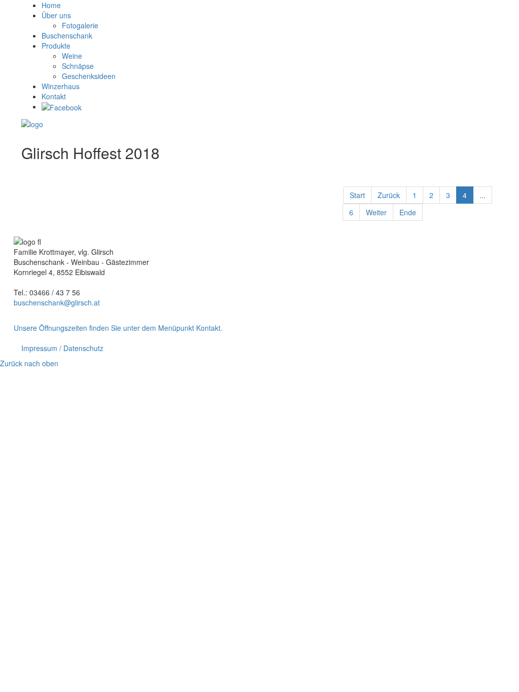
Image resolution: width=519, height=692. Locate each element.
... (482, 195)
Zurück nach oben (29, 363)
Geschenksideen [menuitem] (89, 76)
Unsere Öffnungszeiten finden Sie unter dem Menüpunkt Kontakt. (118, 328)
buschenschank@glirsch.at (57, 302)
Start (357, 195)
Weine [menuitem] (72, 56)
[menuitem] (51, 5)
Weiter (376, 212)
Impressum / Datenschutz (62, 348)
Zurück (389, 195)
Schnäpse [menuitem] (78, 66)
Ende (407, 212)
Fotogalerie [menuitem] (80, 25)
